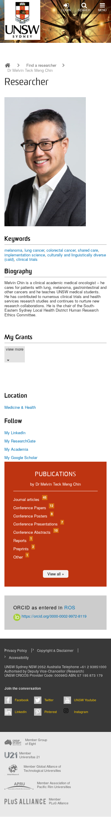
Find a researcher (41, 65)
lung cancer (34, 250)
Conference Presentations (37, 524)
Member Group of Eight (36, 742)
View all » (55, 574)
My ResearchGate (20, 441)
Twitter (49, 700)
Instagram (81, 711)
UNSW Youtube (85, 700)
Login (66, 10)
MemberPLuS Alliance (58, 801)
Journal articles (29, 499)
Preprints (23, 548)
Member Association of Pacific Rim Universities (54, 785)
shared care (88, 250)
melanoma (13, 250)
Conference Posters (32, 516)
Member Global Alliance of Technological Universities (42, 768)
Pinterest (50, 711)
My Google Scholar (20, 457)
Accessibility (19, 657)
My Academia (16, 449)
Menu (102, 10)
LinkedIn (21, 711)
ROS (69, 607)
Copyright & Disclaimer (55, 650)
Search (84, 10)
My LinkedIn (14, 432)
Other (20, 557)
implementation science (24, 255)
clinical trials (27, 259)
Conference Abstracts (35, 532)
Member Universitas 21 (29, 755)
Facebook (21, 700)
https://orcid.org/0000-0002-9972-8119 (53, 616)
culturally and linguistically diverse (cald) (55, 257)
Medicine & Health (20, 407)
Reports (22, 540)
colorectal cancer (60, 250)
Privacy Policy (15, 650)
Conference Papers (33, 507)
